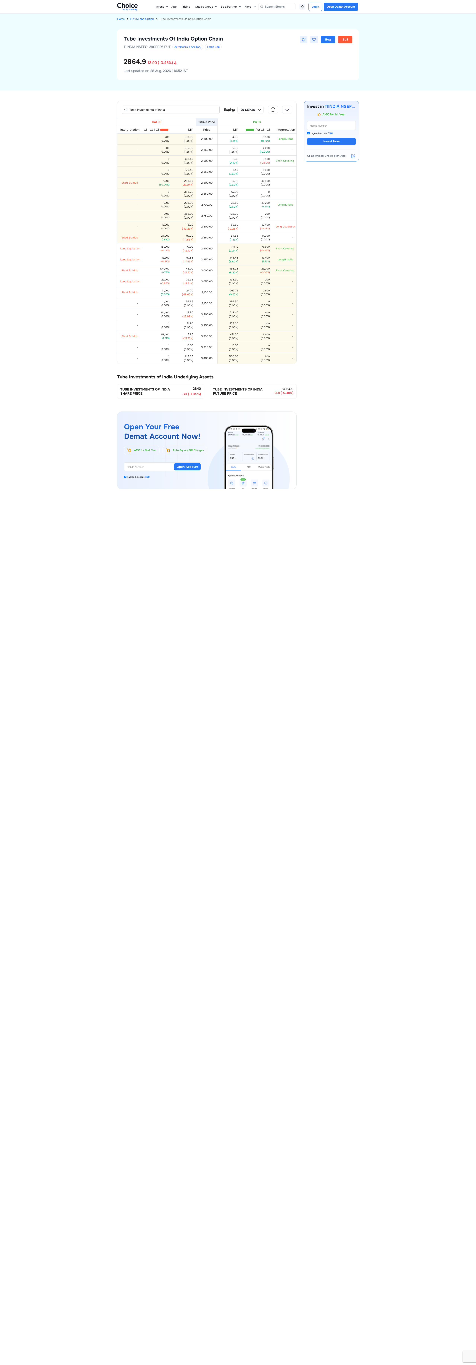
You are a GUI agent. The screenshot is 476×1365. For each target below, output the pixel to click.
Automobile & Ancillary (187, 47)
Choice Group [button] (204, 7)
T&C (147, 476)
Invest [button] (160, 7)
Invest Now (331, 141)
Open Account (187, 467)
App (174, 7)
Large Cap (213, 47)
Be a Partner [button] (229, 7)
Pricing (185, 7)
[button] (303, 39)
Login (315, 7)
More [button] (248, 7)
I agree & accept (138, 476)
